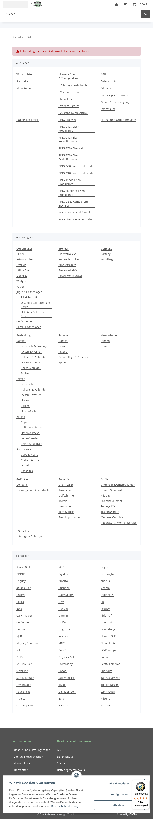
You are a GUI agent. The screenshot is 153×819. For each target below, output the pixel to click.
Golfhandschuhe (31, 427)
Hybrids (21, 265)
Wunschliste (24, 74)
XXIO (61, 567)
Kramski (64, 636)
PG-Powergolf (109, 650)
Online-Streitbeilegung (115, 102)
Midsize (105, 495)
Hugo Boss (65, 629)
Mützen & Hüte (30, 460)
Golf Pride (22, 622)
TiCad (62, 684)
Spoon (62, 671)
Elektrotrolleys (67, 254)
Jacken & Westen (31, 351)
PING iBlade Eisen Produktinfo (70, 182)
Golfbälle (22, 484)
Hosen (25, 400)
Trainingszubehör (70, 517)
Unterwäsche (29, 411)
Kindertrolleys (67, 265)
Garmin (63, 615)
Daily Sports (66, 595)
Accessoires (23, 449)
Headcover (65, 506)
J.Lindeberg (108, 629)
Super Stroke (67, 678)
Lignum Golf (108, 636)
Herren (20, 378)
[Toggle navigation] (15, 4)
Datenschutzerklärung (64, 806)
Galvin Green (24, 615)
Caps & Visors (29, 454)
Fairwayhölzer (25, 259)
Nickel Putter (109, 643)
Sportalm (106, 671)
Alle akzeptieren (119, 783)
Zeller (62, 698)
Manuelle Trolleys (70, 259)
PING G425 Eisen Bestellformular (69, 139)
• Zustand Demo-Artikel (73, 113)
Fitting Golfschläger (30, 536)
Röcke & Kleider (30, 368)
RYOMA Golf (24, 664)
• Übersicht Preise (27, 120)
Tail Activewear (110, 678)
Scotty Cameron (110, 664)
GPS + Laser (66, 484)
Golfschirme (66, 495)
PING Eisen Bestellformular (75, 219)
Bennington (108, 574)
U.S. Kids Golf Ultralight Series (35, 304)
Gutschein (107, 622)
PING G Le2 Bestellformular (76, 212)
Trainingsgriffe (110, 512)
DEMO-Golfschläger (28, 327)
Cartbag (106, 254)
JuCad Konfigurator (70, 275)
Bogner (105, 567)
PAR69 (62, 650)
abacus (105, 581)
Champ (105, 588)
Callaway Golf (24, 705)
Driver (20, 254)
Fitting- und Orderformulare (118, 120)
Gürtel (25, 465)
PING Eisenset (67, 120)
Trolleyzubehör (68, 270)
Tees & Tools (66, 512)
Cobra (20, 601)
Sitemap (106, 88)
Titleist (20, 698)
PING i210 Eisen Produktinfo (76, 173)
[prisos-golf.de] (37, 4)
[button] (116, 4)
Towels (63, 501)
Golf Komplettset (26, 321)
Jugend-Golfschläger (29, 292)
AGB (103, 74)
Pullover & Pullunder (34, 357)
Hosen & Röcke (30, 433)
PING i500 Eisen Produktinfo (76, 166)
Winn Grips (108, 691)
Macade (106, 705)
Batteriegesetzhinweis (114, 95)
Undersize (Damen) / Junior (118, 484)
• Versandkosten (69, 92)
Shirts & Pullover (31, 443)
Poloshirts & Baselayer (35, 346)
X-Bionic (64, 705)
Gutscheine (25, 531)
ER (102, 601)
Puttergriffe (108, 506)
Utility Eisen (23, 270)
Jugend (20, 416)
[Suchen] (145, 14)
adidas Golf (23, 588)
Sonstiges (27, 471)
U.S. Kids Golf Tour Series (32, 314)
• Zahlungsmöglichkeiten (74, 85)
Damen (20, 340)
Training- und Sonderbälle (32, 490)
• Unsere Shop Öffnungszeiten (68, 76)
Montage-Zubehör (112, 517)
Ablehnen (119, 805)
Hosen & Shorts (30, 362)
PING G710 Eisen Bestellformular (69, 157)
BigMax (63, 574)
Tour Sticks (23, 691)
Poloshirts (27, 384)
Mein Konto (23, 88)
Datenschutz (108, 81)
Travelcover (66, 490)
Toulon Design (110, 684)
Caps (24, 422)
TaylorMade (23, 684)
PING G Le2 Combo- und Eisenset (74, 203)
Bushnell (64, 588)
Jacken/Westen (30, 438)
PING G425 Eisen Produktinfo (69, 128)
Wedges (21, 281)
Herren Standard (111, 490)
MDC (62, 643)
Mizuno (105, 698)
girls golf (106, 615)
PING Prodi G (29, 297)
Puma (104, 657)
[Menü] (147, 782)
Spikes (63, 362)
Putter (20, 286)
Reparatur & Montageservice (119, 522)
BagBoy (21, 581)
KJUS (19, 636)
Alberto (63, 581)
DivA (61, 601)
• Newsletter (66, 99)
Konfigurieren (119, 794)
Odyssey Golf (67, 657)
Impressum (108, 109)
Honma (20, 629)
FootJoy (105, 608)
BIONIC (20, 574)
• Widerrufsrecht (69, 106)
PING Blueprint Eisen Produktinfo (72, 192)
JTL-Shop (133, 814)
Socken (25, 373)
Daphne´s (107, 595)
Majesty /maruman (28, 643)
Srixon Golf (23, 567)
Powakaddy (66, 664)
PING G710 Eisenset (71, 148)
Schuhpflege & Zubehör (73, 357)
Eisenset (21, 275)
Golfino (63, 622)
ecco (19, 608)
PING (19, 657)
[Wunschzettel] (125, 4)
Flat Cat (63, 608)
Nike (19, 650)
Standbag (107, 259)
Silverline (22, 671)
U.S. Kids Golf (67, 691)
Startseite (22, 81)
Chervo (20, 595)
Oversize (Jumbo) (111, 501)
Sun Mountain (25, 678)
